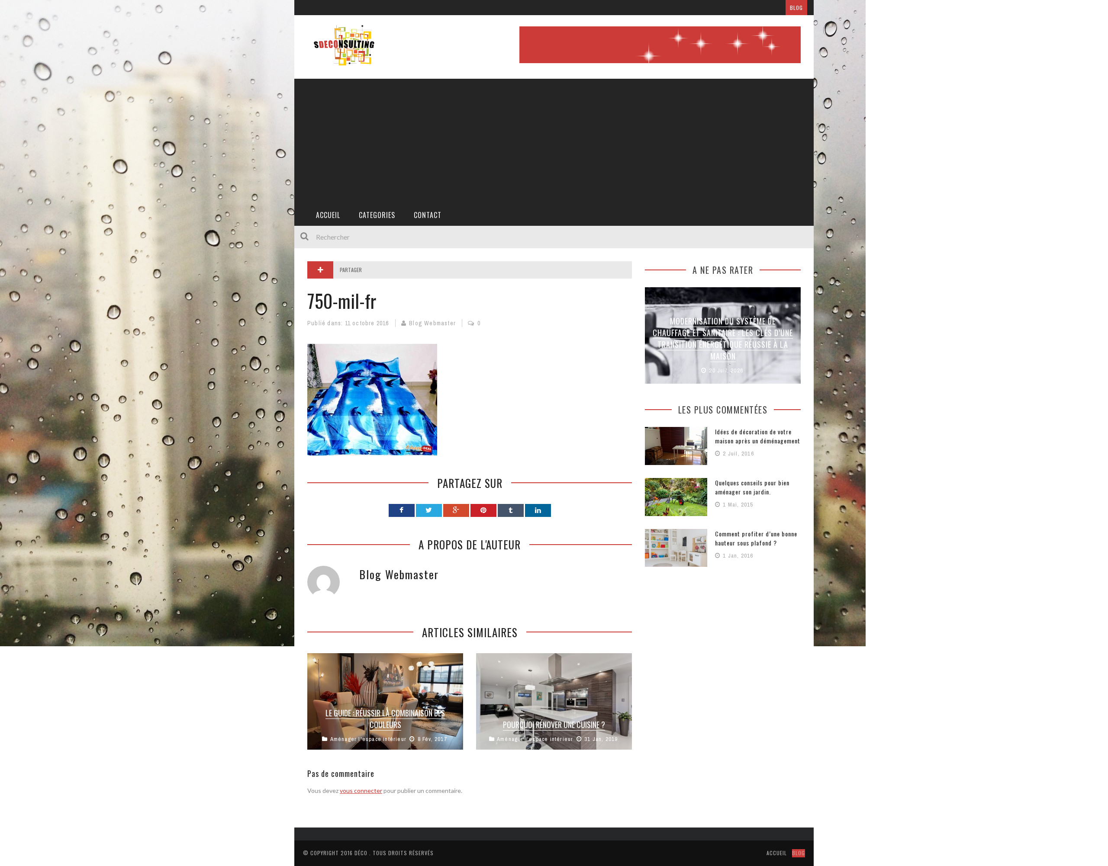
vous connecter (361, 790)
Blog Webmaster (432, 323)
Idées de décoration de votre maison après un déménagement (757, 436)
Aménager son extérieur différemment (439, 7)
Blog (796, 7)
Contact (427, 215)
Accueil (328, 215)
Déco (361, 852)
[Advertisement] (554, 139)
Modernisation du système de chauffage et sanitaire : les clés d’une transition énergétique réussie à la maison (723, 338)
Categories (377, 215)
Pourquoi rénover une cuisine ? (554, 724)
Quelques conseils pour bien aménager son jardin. (752, 487)
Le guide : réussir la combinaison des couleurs (385, 718)
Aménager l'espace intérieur (368, 739)
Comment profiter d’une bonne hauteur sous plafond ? (756, 538)
